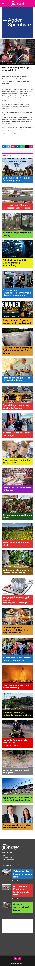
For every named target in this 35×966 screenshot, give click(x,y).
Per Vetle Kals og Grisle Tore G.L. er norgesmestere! (15, 742)
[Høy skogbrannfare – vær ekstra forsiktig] (17, 674)
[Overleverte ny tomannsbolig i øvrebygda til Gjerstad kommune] (17, 279)
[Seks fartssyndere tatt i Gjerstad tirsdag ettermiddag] (17, 249)
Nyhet (4, 201)
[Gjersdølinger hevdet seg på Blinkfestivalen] (17, 394)
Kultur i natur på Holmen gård (16, 544)
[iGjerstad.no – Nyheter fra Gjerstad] (17, 3)
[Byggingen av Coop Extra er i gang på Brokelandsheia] (17, 786)
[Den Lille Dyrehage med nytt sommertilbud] (17, 52)
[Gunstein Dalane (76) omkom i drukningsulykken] (17, 701)
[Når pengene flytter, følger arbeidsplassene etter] (17, 814)
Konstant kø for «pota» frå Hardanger (17, 434)
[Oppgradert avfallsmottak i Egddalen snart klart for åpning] (17, 337)
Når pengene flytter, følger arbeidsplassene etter (17, 826)
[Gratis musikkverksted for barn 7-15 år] (17, 449)
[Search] (32, 3)
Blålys (4, 256)
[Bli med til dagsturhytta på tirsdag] (17, 222)
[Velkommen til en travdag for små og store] (17, 167)
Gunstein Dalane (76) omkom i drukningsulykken (17, 714)
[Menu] (3, 3)
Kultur (4, 174)
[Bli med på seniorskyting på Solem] (17, 504)
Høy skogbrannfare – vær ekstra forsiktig (16, 686)
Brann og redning (7, 708)
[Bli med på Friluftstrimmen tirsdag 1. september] (17, 646)
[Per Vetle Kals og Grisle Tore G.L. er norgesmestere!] (17, 729)
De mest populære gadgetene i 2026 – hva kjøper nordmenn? (15, 630)
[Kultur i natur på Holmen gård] (17, 531)
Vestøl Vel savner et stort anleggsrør (16, 771)
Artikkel (5, 428)
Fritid (4, 58)
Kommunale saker (7, 374)
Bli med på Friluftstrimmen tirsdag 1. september (17, 659)
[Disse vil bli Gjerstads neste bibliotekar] (17, 476)
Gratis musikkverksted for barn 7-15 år (16, 461)
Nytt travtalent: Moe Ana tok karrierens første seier (16, 206)
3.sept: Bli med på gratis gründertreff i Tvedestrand (17, 321)
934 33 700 (9, 857)
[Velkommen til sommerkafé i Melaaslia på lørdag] (17, 559)
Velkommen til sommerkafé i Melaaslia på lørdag (17, 571)
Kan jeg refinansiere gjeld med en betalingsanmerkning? (16, 600)
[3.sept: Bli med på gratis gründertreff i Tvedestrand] (17, 309)
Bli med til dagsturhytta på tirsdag (17, 234)
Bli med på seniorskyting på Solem (17, 516)
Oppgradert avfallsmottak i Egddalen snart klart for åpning (17, 350)
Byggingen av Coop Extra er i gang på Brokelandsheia (17, 799)
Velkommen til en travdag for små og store (16, 179)
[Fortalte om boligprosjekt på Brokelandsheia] (17, 367)
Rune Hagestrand (8, 61)
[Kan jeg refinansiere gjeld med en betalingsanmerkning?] (17, 586)
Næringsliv (6, 316)
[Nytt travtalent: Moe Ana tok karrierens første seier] (17, 194)
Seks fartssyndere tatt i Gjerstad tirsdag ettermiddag (15, 263)
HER (15, 134)
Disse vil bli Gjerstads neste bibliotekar (17, 489)
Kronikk (5, 821)
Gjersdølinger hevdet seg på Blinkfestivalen (16, 406)
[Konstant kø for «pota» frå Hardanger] (17, 422)
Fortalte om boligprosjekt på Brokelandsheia (16, 379)
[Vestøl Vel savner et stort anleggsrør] (17, 759)
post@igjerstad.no (10, 859)
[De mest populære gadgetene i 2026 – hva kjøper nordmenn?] (17, 616)
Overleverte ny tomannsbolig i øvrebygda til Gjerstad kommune (17, 293)
